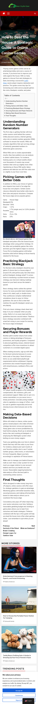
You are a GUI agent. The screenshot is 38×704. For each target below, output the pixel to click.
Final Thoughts (11, 116)
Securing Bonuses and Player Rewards (19, 111)
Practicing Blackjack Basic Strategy (18, 108)
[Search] (35, 14)
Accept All (19, 690)
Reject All (19, 700)
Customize (19, 695)
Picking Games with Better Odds (17, 106)
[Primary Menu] (9, 13)
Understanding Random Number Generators (17, 102)
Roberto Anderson (8, 62)
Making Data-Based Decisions (16, 113)
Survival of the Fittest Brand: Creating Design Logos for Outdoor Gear (11, 530)
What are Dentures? (27, 527)
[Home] (4, 13)
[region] (19, 688)
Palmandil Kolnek (9, 621)
